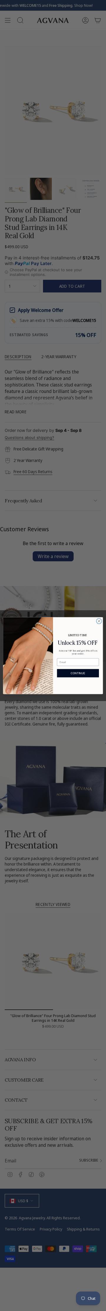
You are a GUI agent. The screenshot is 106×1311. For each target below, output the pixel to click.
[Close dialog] (99, 621)
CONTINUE (78, 673)
